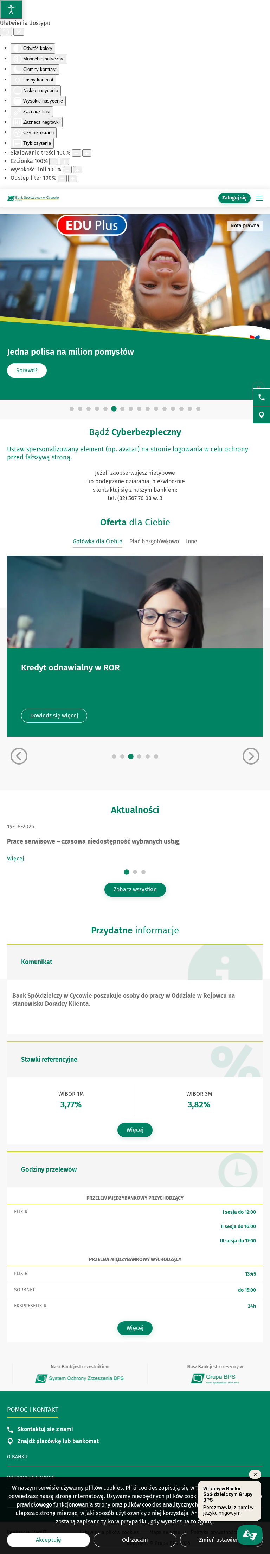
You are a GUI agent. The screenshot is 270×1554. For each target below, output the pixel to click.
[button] (259, 198)
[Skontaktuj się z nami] (261, 397)
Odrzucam (135, 1539)
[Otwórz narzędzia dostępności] (11, 9)
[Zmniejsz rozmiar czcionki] (53, 161)
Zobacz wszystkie (135, 889)
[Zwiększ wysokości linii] (77, 169)
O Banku (17, 1457)
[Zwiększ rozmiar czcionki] (64, 161)
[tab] (72, 409)
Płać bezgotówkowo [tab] (154, 541)
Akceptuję (48, 1539)
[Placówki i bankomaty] (261, 414)
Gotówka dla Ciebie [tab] (97, 541)
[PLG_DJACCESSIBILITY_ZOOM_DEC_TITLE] (76, 153)
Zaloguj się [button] (234, 198)
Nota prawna (245, 226)
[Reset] (6, 32)
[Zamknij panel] (18, 32)
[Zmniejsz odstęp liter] (62, 178)
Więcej (15, 858)
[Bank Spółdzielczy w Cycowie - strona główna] (33, 198)
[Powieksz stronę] (86, 153)
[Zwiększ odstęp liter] (72, 178)
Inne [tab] (191, 541)
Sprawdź (27, 370)
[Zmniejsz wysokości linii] (67, 169)
